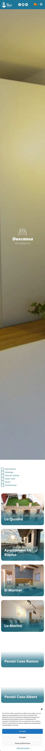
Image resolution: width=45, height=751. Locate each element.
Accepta (22, 731)
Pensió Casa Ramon (21, 661)
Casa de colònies (12, 475)
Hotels (7, 482)
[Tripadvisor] (26, 4)
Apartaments (10, 469)
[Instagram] (19, 4)
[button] (42, 709)
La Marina (13, 626)
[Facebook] (23, 4)
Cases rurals (10, 479)
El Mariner (13, 590)
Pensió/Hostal (10, 485)
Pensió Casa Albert (20, 697)
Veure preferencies (22, 743)
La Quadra (13, 519)
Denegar (22, 737)
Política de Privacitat (23, 748)
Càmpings (9, 472)
